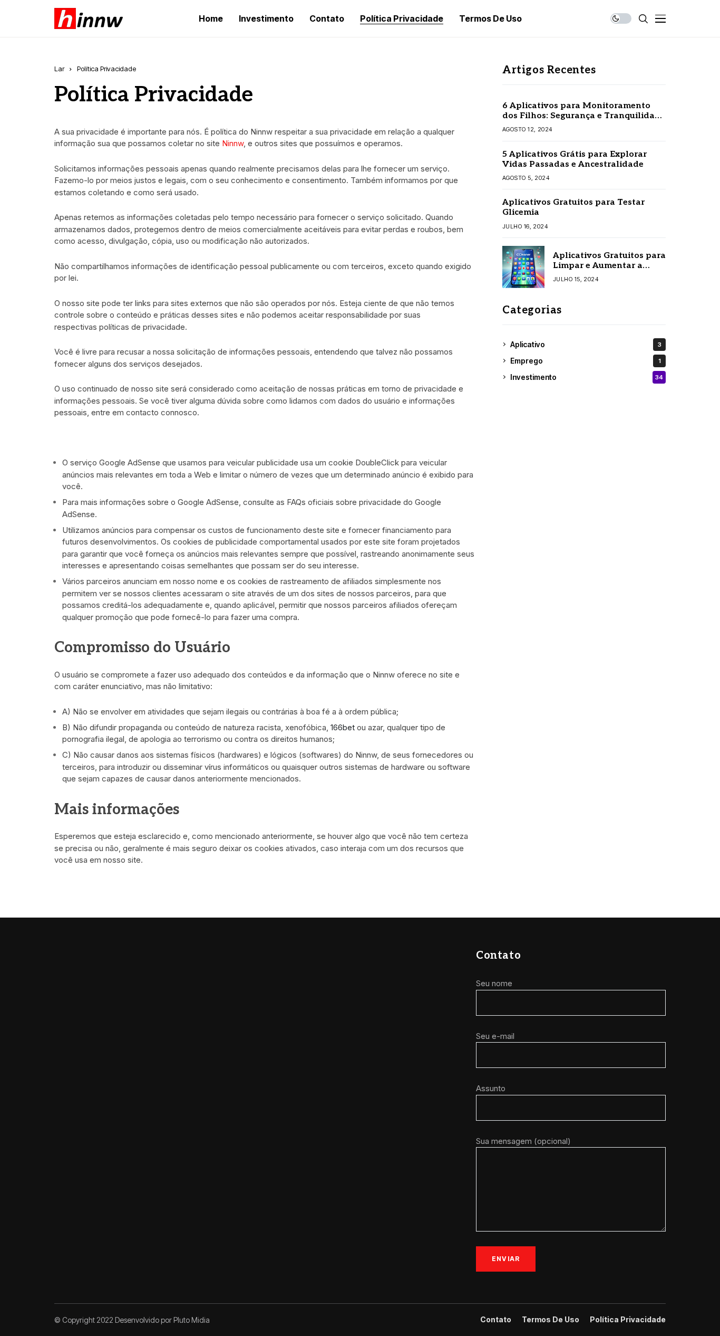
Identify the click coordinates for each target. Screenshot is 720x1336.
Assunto (490, 1088)
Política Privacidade (628, 1319)
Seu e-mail (495, 1036)
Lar (59, 68)
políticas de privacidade (142, 327)
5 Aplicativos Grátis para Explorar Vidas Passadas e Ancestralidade (574, 159)
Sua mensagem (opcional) (523, 1141)
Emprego (585, 360)
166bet (342, 727)
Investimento (586, 377)
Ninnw (233, 143)
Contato (495, 1319)
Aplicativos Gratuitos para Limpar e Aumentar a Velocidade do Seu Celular (609, 266)
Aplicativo (585, 344)
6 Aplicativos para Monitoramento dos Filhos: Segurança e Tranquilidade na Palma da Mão (583, 116)
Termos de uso (550, 1319)
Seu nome (494, 983)
